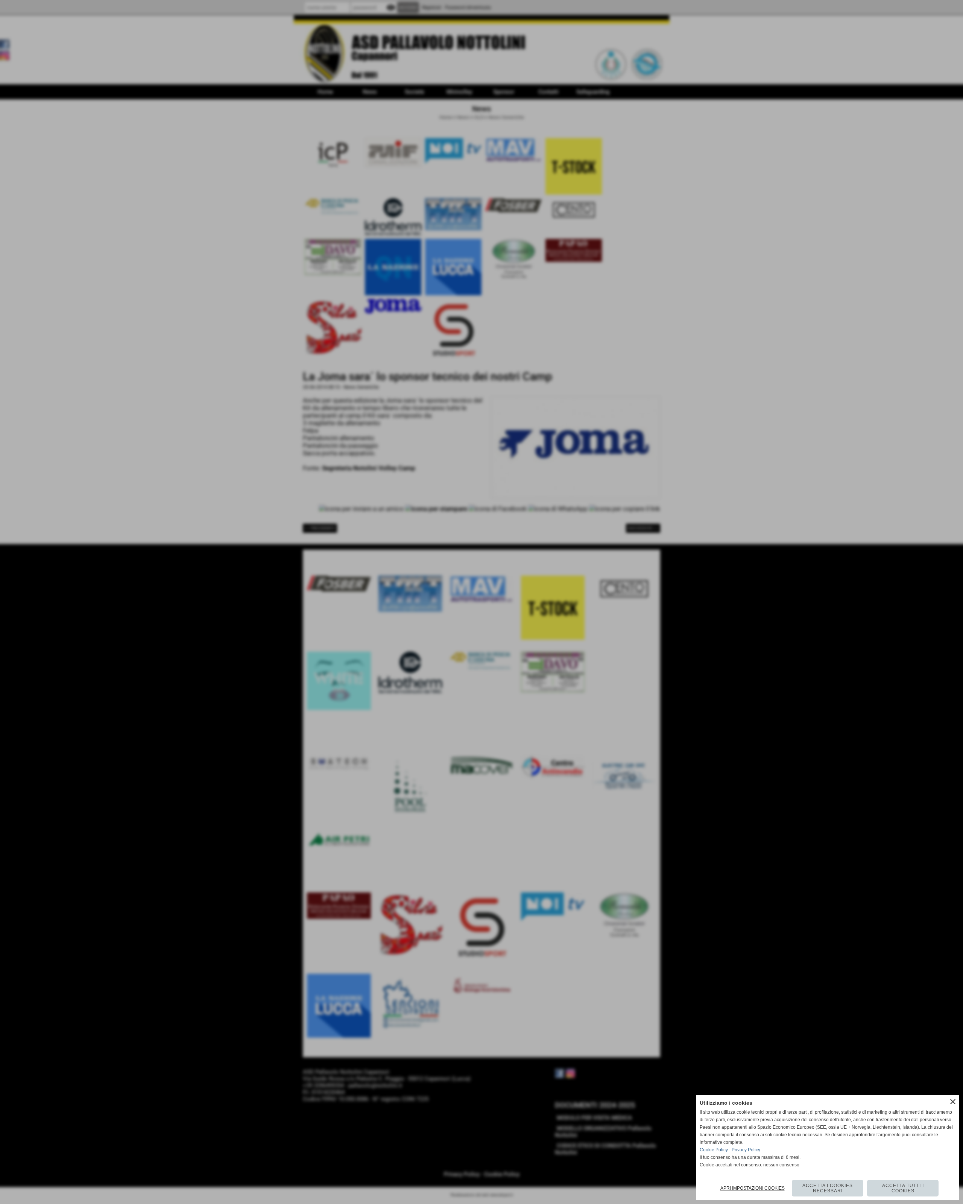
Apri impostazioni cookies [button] (752, 1188)
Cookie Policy (714, 1149)
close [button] (952, 1101)
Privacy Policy (746, 1149)
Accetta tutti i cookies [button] (903, 1188)
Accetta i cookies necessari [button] (827, 1188)
